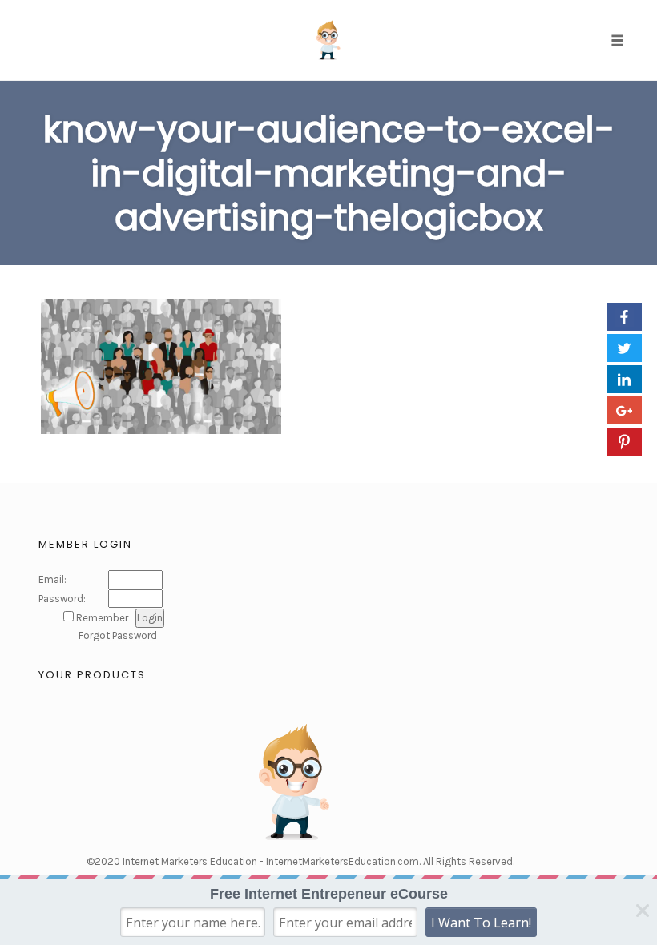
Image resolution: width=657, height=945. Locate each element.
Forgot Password (118, 635)
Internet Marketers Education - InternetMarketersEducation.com (271, 861)
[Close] (642, 910)
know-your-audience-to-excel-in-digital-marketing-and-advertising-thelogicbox (329, 173)
